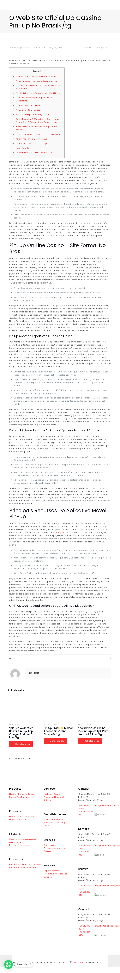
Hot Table (38, 47)
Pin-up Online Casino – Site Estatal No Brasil (37, 76)
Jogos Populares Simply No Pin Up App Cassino (38, 134)
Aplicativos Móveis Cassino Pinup (31, 138)
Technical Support (52, 794)
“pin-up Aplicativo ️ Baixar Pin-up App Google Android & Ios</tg (21, 732)
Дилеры (47, 851)
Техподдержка (50, 845)
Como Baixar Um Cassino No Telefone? (35, 152)
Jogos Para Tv (22, 148)
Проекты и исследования (55, 848)
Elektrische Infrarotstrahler (21, 816)
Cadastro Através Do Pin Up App (31, 143)
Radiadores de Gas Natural (22, 867)
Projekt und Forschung (54, 822)
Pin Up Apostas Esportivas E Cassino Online (36, 81)
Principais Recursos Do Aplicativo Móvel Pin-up (38, 93)
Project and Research (54, 797)
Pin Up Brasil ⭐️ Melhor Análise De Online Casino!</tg (58, 731)
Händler (47, 825)
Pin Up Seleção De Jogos (28, 110)
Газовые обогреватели (19, 845)
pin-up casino (61, 532)
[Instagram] (106, 968)
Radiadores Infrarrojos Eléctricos (25, 864)
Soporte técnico (51, 870)
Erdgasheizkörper (17, 819)
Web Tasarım (79, 962)
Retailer (47, 800)
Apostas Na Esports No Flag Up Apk (32, 114)
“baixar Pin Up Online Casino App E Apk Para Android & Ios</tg (93, 731)
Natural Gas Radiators (19, 797)
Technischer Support (54, 819)
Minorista (48, 877)
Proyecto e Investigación (55, 873)
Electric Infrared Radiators (21, 794)
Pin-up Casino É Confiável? (28, 105)
